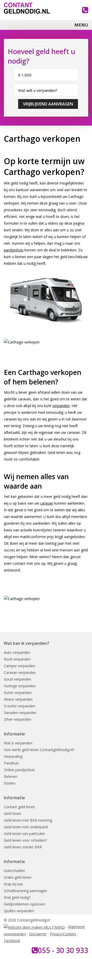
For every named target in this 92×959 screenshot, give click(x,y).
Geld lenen (12, 813)
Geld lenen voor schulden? (25, 840)
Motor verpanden (18, 699)
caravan (46, 503)
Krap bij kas (13, 884)
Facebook (12, 940)
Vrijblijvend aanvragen (48, 104)
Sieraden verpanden (20, 712)
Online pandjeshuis (19, 769)
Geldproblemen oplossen (24, 904)
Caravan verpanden (20, 672)
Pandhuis (11, 763)
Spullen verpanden (19, 910)
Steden (9, 783)
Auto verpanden (17, 652)
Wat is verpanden (18, 743)
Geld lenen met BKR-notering (28, 820)
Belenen (10, 776)
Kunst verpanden (18, 692)
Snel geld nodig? (17, 897)
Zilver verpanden (17, 719)
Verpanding (13, 756)
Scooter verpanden (19, 705)
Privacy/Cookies (63, 933)
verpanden (61, 405)
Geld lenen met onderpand (26, 826)
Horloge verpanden (20, 685)
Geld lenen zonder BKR (23, 846)
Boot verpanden (17, 659)
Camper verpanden (19, 665)
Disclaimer (38, 933)
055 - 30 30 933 (63, 950)
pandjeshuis (14, 250)
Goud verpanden (17, 679)
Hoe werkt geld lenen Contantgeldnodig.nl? (39, 749)
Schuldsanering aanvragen (25, 890)
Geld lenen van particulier (24, 833)
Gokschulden (14, 870)
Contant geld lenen (19, 806)
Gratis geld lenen (17, 877)
